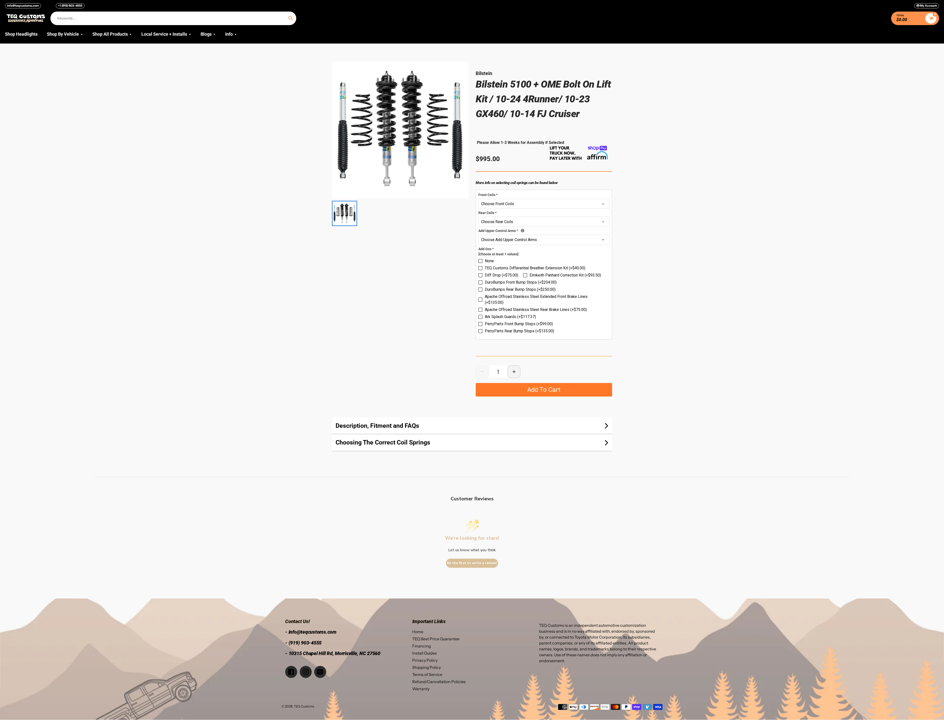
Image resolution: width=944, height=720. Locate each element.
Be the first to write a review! (472, 563)
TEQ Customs (304, 706)
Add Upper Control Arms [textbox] (528, 230)
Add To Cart (543, 389)
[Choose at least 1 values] (498, 254)
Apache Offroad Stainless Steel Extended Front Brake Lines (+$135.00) (536, 299)
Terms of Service (427, 674)
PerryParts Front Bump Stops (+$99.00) (519, 324)
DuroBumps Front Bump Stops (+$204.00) (521, 282)
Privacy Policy (425, 660)
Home (417, 631)
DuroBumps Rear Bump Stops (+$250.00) (520, 289)
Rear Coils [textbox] (487, 213)
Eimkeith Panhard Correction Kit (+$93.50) (565, 275)
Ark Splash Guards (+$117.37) (510, 316)
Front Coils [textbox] (488, 195)
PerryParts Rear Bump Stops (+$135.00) (519, 331)
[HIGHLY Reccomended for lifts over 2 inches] (522, 230)
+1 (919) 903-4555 (70, 5)
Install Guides (424, 653)
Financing (421, 645)
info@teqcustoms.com (23, 5)
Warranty (420, 688)
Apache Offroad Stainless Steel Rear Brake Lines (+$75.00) (536, 309)
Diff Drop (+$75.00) (501, 275)
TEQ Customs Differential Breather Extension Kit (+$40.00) (535, 268)
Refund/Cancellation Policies (439, 681)
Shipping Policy (426, 667)
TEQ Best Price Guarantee (435, 638)
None (489, 261)
